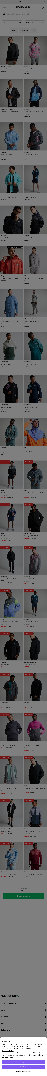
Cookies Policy (8, 1051)
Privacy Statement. (10, 1057)
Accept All (23, 1062)
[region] (23, 1056)
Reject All (23, 1066)
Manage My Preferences (23, 1071)
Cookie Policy (35, 1055)
